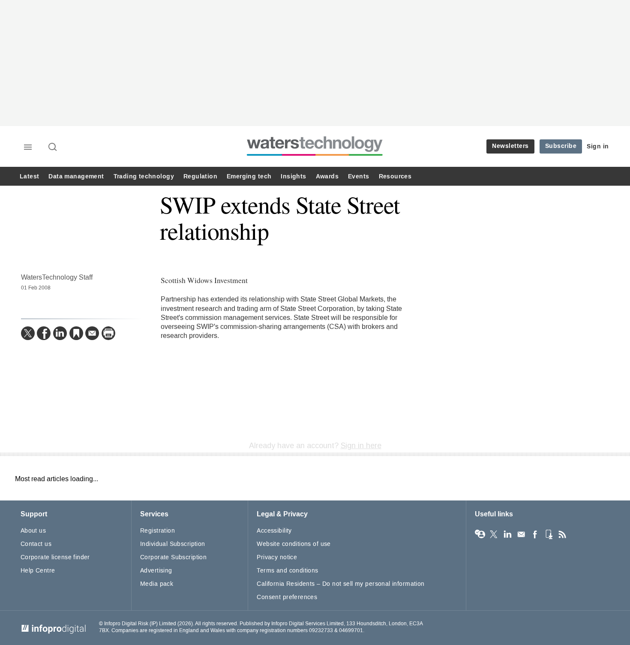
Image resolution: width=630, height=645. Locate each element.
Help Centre (38, 571)
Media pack (156, 584)
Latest (29, 176)
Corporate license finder (55, 557)
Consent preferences (287, 597)
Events (358, 176)
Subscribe (561, 146)
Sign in (598, 146)
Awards (327, 176)
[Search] (53, 147)
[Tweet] (28, 333)
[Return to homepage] (315, 155)
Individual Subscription (172, 544)
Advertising (156, 571)
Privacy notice (277, 557)
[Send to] (92, 333)
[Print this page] (108, 333)
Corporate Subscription (173, 557)
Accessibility (274, 531)
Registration (157, 531)
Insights (293, 176)
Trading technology (144, 176)
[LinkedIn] (60, 333)
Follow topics (480, 534)
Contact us (36, 544)
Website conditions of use (294, 544)
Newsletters (510, 146)
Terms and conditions (287, 571)
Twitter (494, 534)
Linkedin (507, 534)
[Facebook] (44, 333)
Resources (395, 176)
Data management (76, 176)
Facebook (535, 534)
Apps (548, 534)
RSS (562, 534)
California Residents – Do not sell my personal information (340, 584)
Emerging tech (249, 176)
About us (33, 531)
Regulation (200, 176)
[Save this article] (76, 333)
